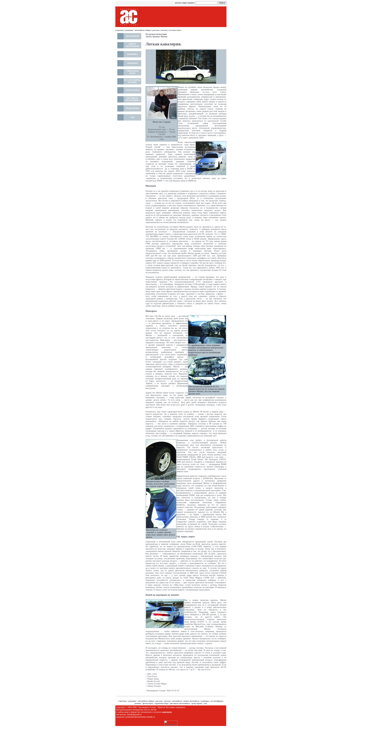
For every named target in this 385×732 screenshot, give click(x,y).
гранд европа (196, 703)
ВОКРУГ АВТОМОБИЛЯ (132, 45)
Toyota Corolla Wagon (157, 684)
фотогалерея (148, 703)
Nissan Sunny (153, 679)
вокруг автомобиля (191, 701)
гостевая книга (175, 30)
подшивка (205, 701)
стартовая (119, 30)
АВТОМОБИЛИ (132, 36)
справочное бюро (162, 703)
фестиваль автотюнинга (180, 703)
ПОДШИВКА (132, 54)
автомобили (177, 701)
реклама (155, 30)
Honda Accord (153, 681)
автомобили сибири (143, 30)
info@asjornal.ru (134, 714)
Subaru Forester (154, 686)
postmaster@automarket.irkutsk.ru (140, 717)
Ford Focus (152, 676)
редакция (129, 30)
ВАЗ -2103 (152, 674)
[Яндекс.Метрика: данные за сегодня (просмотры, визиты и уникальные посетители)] (170, 723)
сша (205, 703)
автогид (164, 30)
